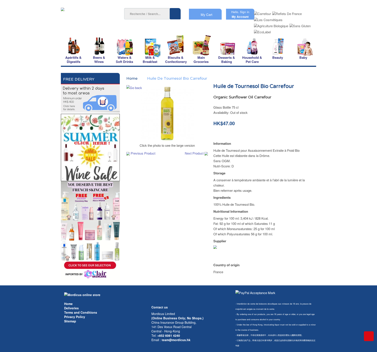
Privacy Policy (74, 317)
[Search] (175, 13)
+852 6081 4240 (168, 335)
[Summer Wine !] (90, 146)
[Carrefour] (262, 12)
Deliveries (71, 308)
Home (68, 303)
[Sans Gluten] (300, 24)
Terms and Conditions (80, 312)
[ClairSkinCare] (90, 230)
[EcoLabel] (262, 30)
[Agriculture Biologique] (271, 24)
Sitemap (70, 321)
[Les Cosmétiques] (268, 18)
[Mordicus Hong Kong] (82, 294)
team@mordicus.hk (176, 340)
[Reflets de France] (287, 12)
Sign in (244, 12)
